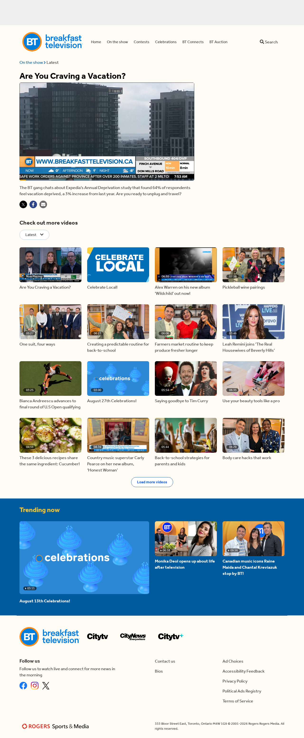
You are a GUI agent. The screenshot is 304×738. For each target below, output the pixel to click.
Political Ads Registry (242, 691)
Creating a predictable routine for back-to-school (118, 347)
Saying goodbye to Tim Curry (181, 400)
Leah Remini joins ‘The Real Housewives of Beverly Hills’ (249, 347)
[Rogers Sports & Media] (56, 726)
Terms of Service (238, 701)
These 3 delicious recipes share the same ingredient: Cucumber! (49, 460)
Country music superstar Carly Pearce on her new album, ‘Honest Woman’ (115, 464)
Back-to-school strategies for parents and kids (182, 460)
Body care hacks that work (247, 457)
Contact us (165, 661)
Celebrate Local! (102, 287)
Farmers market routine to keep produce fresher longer (184, 347)
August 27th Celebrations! (112, 400)
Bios (159, 671)
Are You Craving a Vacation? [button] (45, 287)
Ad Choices (233, 661)
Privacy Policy (235, 681)
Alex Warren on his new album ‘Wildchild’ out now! (182, 290)
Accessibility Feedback (244, 671)
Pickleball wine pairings (244, 287)
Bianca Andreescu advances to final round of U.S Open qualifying (50, 404)
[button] (50, 264)
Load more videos (152, 482)
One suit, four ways (37, 344)
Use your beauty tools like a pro (251, 400)
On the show (31, 62)
